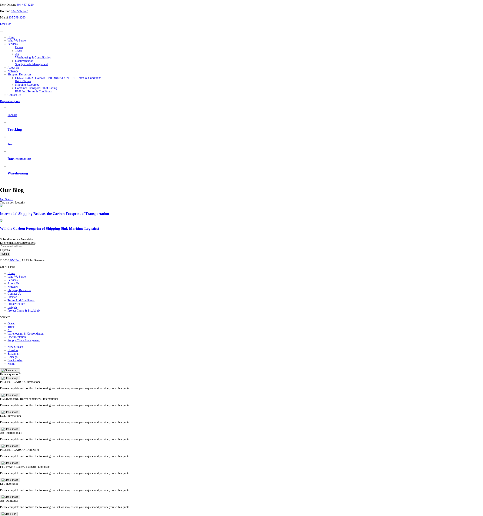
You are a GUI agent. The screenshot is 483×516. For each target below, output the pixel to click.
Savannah (13, 353)
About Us (13, 67)
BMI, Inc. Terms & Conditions (33, 91)
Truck (18, 50)
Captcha (5, 250)
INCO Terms (23, 81)
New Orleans (15, 346)
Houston (13, 350)
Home (11, 37)
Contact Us (14, 94)
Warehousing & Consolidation (33, 57)
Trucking (15, 129)
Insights (12, 307)
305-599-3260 (16, 17)
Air (17, 54)
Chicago (13, 357)
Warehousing (18, 173)
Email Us (5, 23)
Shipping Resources (19, 74)
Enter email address (18, 242)
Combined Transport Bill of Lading (36, 88)
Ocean (19, 47)
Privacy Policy (16, 303)
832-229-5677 (19, 11)
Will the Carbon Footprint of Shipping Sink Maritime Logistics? (50, 228)
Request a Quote (10, 101)
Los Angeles (15, 360)
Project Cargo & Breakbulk (24, 310)
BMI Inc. (15, 260)
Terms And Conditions (21, 300)
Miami (11, 363)
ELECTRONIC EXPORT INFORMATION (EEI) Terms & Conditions (58, 77)
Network (13, 71)
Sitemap (12, 297)
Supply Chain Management (31, 64)
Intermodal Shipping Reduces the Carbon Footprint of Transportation (54, 214)
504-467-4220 (25, 4)
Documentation (24, 60)
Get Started (6, 199)
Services (13, 43)
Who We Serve (17, 40)
